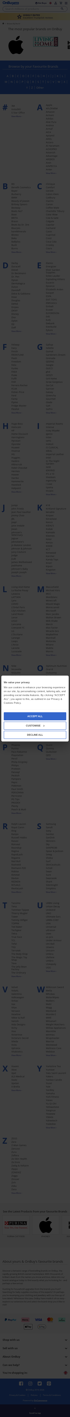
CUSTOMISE (33, 725)
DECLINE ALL (35, 734)
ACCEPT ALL (35, 716)
